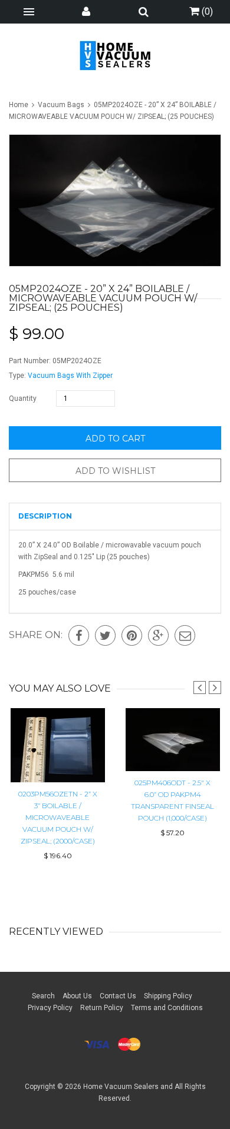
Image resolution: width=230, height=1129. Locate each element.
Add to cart (115, 438)
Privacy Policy (50, 1008)
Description (45, 516)
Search (43, 996)
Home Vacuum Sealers (121, 1086)
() (206, 11)
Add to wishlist (115, 471)
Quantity (23, 398)
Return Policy (101, 1008)
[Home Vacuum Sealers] (115, 55)
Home (19, 105)
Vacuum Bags (61, 105)
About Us (77, 996)
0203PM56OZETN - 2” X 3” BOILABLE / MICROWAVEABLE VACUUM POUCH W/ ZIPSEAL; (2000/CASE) (57, 817)
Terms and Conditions (167, 1008)
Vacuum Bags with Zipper (70, 375)
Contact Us (118, 996)
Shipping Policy (168, 996)
